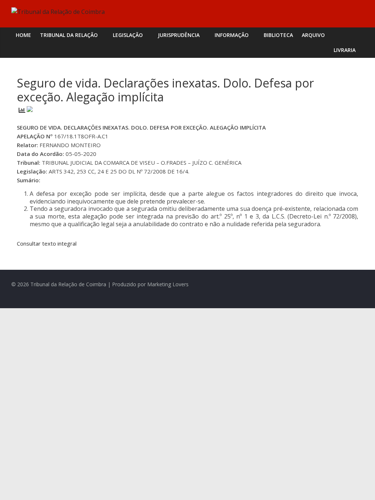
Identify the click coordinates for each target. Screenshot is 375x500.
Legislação (128, 34)
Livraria (345, 49)
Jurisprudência (179, 34)
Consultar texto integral (47, 243)
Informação (232, 34)
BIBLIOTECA (278, 34)
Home (23, 34)
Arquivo (313, 34)
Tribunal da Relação (69, 34)
